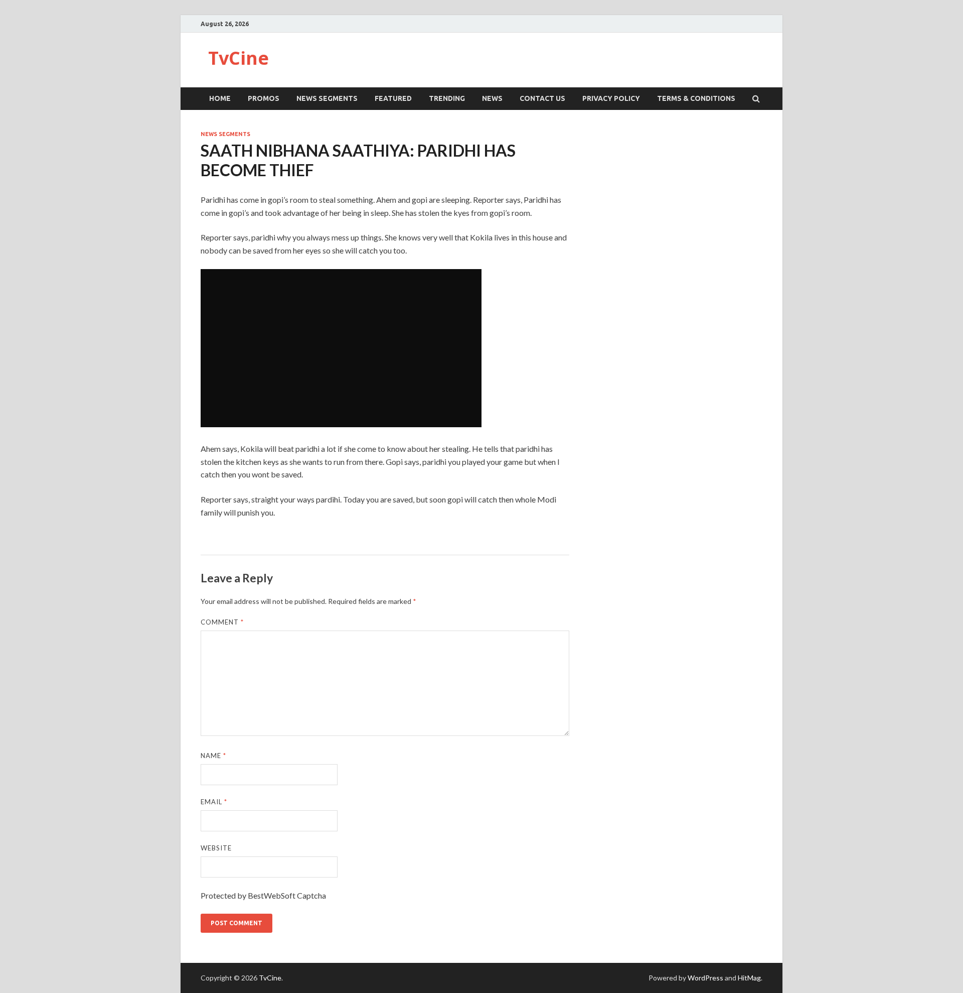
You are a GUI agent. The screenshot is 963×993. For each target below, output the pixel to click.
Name (213, 756)
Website (216, 848)
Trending (447, 98)
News (492, 98)
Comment (222, 622)
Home (220, 98)
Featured (393, 98)
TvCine (238, 58)
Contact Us (542, 98)
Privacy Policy (611, 98)
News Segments (327, 98)
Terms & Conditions (696, 98)
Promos (263, 98)
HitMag (749, 977)
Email (214, 802)
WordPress (705, 977)
